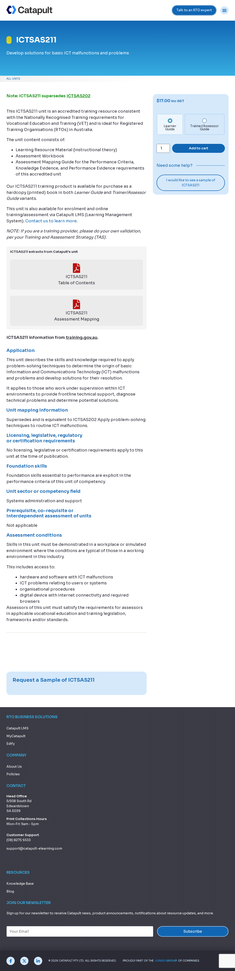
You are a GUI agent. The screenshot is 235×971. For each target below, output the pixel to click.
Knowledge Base (20, 884)
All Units (13, 78)
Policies (13, 774)
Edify (10, 744)
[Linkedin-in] (38, 961)
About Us (14, 767)
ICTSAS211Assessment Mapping (76, 316)
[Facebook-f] (10, 961)
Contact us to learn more (51, 220)
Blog (10, 891)
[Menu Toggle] (224, 10)
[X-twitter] (24, 961)
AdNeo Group (166, 960)
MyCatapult (15, 736)
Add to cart (198, 148)
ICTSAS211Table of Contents (76, 279)
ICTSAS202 (78, 95)
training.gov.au (81, 337)
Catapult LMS (17, 728)
